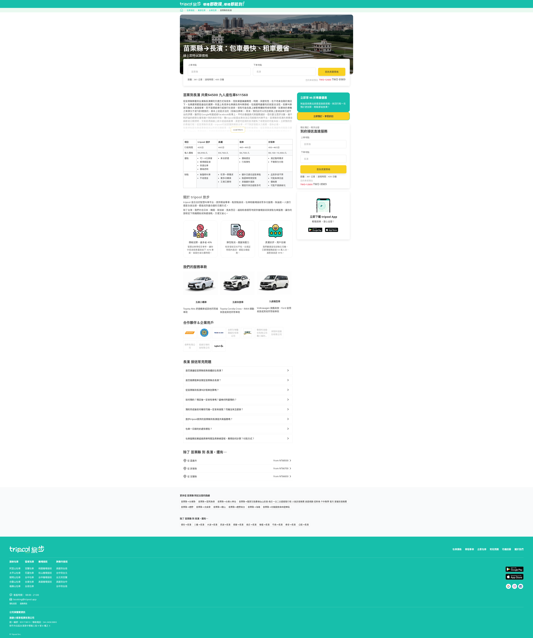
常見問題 (494, 549)
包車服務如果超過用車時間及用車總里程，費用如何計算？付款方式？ (220, 438)
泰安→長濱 (290, 524)
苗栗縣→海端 (254, 507)
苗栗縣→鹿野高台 (236, 507)
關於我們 (519, 549)
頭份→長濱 (186, 524)
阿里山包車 (15, 568)
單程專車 (469, 549)
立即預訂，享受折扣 (323, 116)
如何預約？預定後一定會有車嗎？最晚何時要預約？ (211, 399)
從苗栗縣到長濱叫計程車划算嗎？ (202, 389)
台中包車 (29, 577)
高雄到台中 (61, 581)
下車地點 (257, 64)
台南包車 (29, 586)
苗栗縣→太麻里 (203, 507)
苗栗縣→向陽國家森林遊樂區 (276, 507)
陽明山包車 (15, 577)
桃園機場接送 (45, 568)
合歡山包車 (15, 581)
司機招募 (506, 549)
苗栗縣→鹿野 (187, 507)
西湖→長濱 (225, 524)
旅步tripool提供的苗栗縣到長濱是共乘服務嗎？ (209, 419)
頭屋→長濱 (238, 524)
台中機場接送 (45, 577)
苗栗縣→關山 (219, 507)
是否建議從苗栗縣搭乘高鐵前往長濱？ (204, 370)
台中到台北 (61, 572)
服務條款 (23, 604)
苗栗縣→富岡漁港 (206, 501)
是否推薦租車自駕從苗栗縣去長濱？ (203, 380)
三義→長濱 (199, 524)
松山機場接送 (45, 572)
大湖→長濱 (212, 524)
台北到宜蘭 (61, 577)
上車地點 (192, 64)
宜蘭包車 (29, 568)
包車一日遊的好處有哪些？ (199, 428)
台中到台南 (61, 586)
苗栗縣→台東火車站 (227, 501)
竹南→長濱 (277, 524)
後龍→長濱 (264, 524)
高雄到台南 (61, 568)
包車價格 (457, 549)
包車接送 (190, 10)
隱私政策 (13, 604)
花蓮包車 (29, 572)
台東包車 (213, 10)
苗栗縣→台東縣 (188, 501)
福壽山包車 (15, 586)
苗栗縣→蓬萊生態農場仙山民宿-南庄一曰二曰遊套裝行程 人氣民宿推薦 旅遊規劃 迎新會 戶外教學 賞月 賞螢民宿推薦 (293, 501)
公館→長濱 (303, 524)
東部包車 (202, 10)
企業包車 (481, 549)
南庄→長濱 (251, 524)
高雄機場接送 (45, 581)
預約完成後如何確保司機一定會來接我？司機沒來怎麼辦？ (214, 409)
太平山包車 (15, 572)
